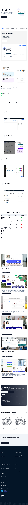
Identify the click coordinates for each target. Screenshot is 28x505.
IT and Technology (3, 456)
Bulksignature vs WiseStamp (4, 477)
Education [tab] (7, 28)
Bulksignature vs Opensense (4, 476)
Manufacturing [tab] (22, 28)
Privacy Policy (2, 482)
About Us (16, 461)
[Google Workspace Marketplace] (4, 485)
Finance (2, 452)
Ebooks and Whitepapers (17, 471)
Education (2, 449)
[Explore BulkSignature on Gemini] (3, 488)
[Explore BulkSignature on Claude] (4, 488)
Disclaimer (22, 45)
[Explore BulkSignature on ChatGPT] (1, 488)
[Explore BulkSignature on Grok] (7, 488)
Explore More (4, 40)
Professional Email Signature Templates (5, 464)
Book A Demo (11, 391)
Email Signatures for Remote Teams (19, 456)
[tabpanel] (14, 46)
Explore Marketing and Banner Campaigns (7, 377)
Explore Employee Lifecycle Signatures (6, 334)
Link (24, 45)
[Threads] (5, 485)
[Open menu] (26, 1)
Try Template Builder (5, 443)
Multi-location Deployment (18, 452)
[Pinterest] (1, 485)
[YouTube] (3, 485)
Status (15, 468)
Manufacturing (2, 455)
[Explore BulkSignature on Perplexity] (6, 488)
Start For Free (4, 16)
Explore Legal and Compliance (5, 272)
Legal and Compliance (17, 449)
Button (19, 45)
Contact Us (16, 464)
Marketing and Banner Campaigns (18, 455)
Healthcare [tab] (12, 28)
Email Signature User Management (5, 468)
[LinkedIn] (2, 485)
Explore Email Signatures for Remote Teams (7, 356)
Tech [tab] (16, 28)
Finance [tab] (3, 28)
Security (16, 465)
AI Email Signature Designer (4, 465)
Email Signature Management (4, 461)
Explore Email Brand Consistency (6, 293)
